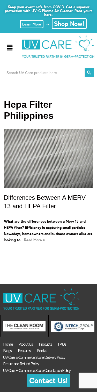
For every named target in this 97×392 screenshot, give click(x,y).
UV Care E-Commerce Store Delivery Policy (34, 357)
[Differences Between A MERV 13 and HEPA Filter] (48, 158)
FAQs (62, 344)
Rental (42, 350)
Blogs (7, 350)
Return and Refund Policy (21, 363)
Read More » (34, 239)
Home (8, 344)
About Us (26, 344)
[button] (9, 47)
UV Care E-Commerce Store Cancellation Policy (36, 370)
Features (24, 350)
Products (45, 344)
